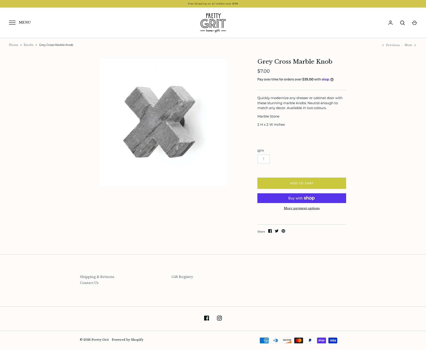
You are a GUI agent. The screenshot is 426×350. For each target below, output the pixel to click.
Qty (260, 151)
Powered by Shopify (127, 340)
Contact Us (89, 283)
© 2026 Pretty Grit (94, 340)
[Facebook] (206, 319)
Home (13, 45)
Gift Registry (182, 277)
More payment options (302, 208)
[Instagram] (219, 319)
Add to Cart (302, 183)
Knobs (29, 45)
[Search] (402, 23)
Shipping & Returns (97, 277)
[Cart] (414, 23)
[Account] (390, 23)
